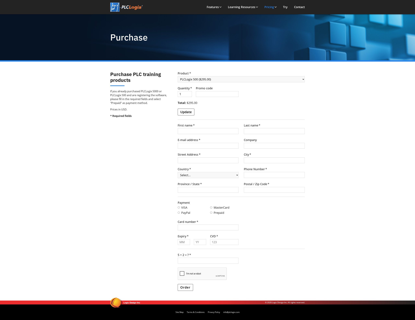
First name (185, 125)
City (246, 154)
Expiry (182, 236)
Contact (299, 7)
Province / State (189, 184)
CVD (213, 236)
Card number (187, 222)
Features (213, 7)
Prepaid (219, 213)
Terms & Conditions (196, 312)
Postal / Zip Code (255, 184)
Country (183, 169)
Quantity (184, 88)
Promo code (204, 88)
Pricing (269, 7)
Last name (251, 125)
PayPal (185, 213)
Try (285, 7)
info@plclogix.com (231, 312)
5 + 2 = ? (183, 255)
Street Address (188, 154)
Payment (184, 203)
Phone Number (254, 169)
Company (250, 140)
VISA (184, 207)
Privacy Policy (214, 312)
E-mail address (188, 140)
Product (183, 73)
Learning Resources (241, 7)
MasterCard (221, 207)
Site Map (180, 312)
